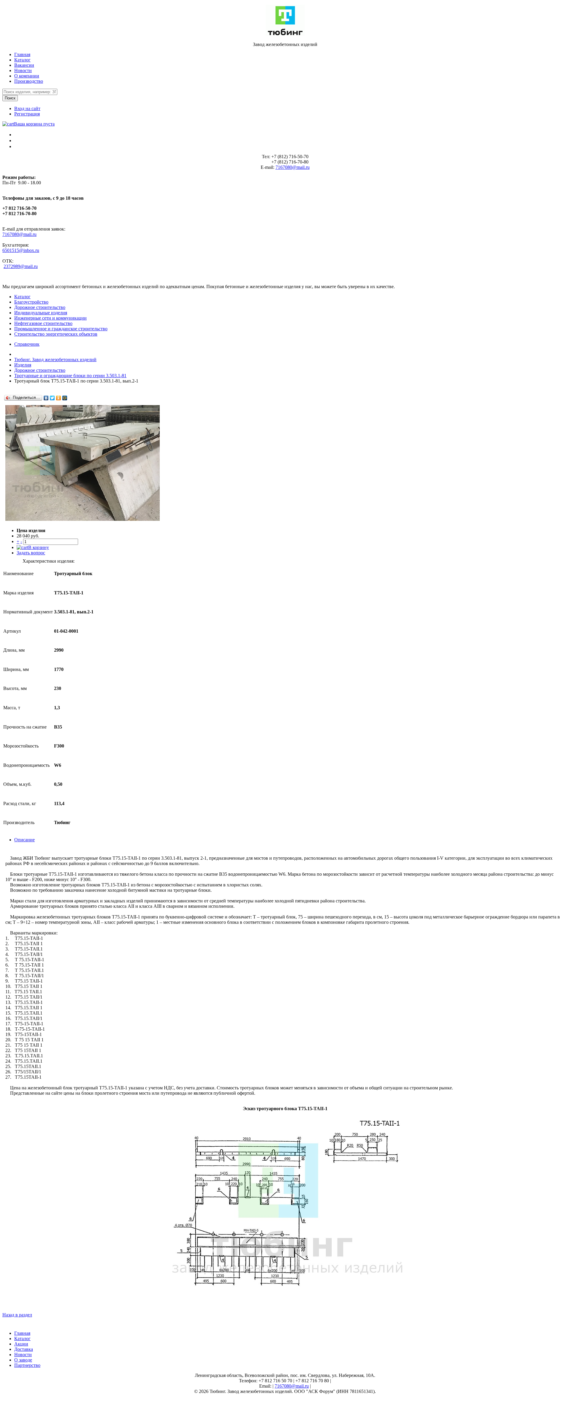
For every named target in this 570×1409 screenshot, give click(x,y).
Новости (23, 70)
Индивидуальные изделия (40, 312)
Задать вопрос (31, 552)
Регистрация (27, 113)
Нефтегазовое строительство (43, 323)
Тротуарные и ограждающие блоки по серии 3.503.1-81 (70, 375)
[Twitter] (52, 398)
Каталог (22, 59)
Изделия (22, 364)
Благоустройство (31, 301)
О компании (26, 75)
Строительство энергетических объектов (55, 334)
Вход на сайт (27, 108)
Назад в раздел (17, 1314)
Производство (28, 81)
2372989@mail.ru (21, 266)
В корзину (38, 547)
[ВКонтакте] (46, 398)
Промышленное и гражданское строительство (60, 328)
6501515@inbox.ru (20, 250)
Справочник (26, 344)
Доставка (23, 1349)
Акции (21, 1343)
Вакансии (24, 65)
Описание (24, 839)
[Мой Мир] (65, 398)
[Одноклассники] (59, 398)
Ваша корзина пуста (34, 123)
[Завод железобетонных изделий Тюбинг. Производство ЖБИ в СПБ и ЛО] (285, 34)
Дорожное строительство (39, 307)
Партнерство (27, 1365)
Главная (22, 54)
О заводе (23, 1359)
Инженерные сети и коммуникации (50, 317)
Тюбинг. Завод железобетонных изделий (55, 359)
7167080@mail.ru (293, 167)
